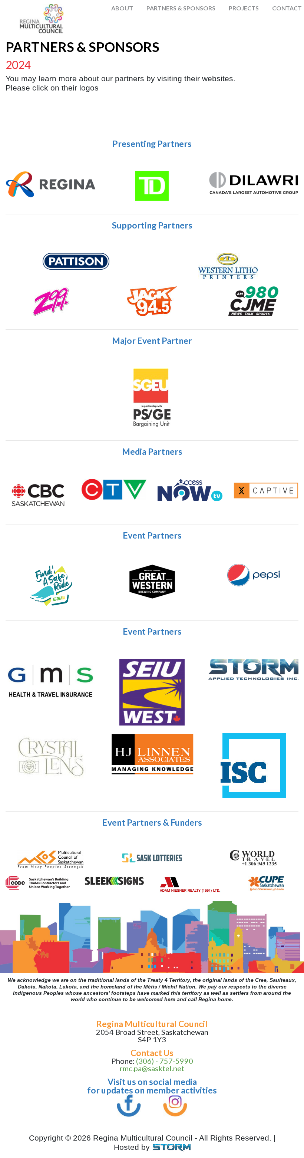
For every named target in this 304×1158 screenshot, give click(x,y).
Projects (244, 7)
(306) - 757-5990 (164, 1060)
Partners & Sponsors (180, 7)
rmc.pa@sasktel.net (152, 1068)
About (122, 7)
